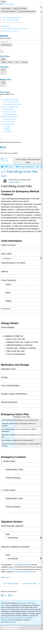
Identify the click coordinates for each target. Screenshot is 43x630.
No (12, 595)
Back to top (4, 577)
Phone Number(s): (8, 280)
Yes (5, 595)
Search (4, 627)
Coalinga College (14, 182)
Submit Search (6, 45)
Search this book (5, 38)
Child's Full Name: (8, 245)
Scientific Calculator (10, 114)
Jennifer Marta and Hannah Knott (24, 572)
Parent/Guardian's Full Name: (13, 263)
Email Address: (6, 309)
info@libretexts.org (8, 622)
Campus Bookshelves (26, 166)
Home (10, 166)
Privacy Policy (5, 618)
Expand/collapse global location (41, 166)
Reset (3, 59)
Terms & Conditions (17, 618)
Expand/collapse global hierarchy (3, 166)
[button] (7, 129)
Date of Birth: (6, 254)
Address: (4, 272)
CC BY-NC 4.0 (12, 569)
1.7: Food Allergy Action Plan (21, 565)
